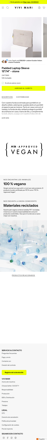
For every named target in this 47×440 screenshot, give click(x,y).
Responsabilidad (7, 390)
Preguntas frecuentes (9, 353)
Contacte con (6, 361)
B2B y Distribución (8, 397)
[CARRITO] (44, 7)
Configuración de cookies (10, 425)
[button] (41, 439)
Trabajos (4, 405)
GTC (3, 413)
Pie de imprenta (7, 429)
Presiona (5, 401)
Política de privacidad (9, 421)
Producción (6, 394)
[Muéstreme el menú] (3, 7)
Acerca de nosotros (8, 382)
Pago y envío (6, 357)
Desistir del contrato (9, 365)
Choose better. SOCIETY (10, 386)
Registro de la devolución (14, 372)
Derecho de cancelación (10, 417)
